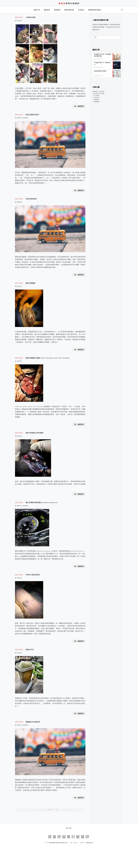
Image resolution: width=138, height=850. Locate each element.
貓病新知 (25, 118)
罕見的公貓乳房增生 (33, 575)
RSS (70, 828)
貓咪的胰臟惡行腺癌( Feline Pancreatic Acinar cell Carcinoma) (48, 358)
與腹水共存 (30, 649)
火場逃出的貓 (30, 17)
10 (57, 810)
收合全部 (101, 91)
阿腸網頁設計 (89, 842)
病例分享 (19, 20)
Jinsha (75, 842)
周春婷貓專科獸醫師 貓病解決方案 (58, 842)
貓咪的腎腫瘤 (30, 283)
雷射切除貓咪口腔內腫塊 (34, 433)
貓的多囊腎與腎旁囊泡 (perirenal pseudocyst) (42, 502)
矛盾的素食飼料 (31, 199)
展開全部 (95, 91)
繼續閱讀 (81, 106)
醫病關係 (96, 101)
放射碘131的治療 (99, 93)
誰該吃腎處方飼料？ (33, 114)
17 (66, 810)
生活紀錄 (96, 95)
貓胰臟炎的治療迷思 (33, 722)
